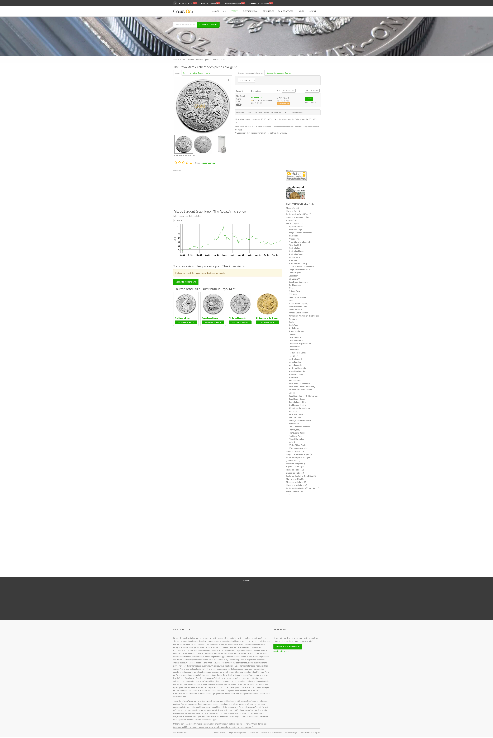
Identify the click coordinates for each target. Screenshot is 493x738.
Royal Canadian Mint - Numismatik (304, 396)
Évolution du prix (196, 73)
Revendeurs (268, 11)
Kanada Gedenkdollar (298, 313)
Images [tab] (177, 73)
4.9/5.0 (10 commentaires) (263, 100)
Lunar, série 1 (294, 346)
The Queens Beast (182, 318)
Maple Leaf (293, 356)
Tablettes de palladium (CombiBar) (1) (302, 488)
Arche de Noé (294, 239)
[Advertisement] (271, 37)
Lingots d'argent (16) (295, 451)
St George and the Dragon (267, 318)
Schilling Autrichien (297, 405)
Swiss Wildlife (295, 417)
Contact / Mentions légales (310, 733)
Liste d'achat (313, 90)
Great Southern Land (298, 306)
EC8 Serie (293, 294)
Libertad (292, 334)
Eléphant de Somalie (297, 297)
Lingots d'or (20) (293, 211)
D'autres (250, 11)
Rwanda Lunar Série (297, 402)
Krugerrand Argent (297, 331)
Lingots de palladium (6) (296, 485)
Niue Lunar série (296, 374)
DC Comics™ (294, 279)
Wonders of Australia (298, 448)
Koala (291, 322)
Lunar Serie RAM (296, 340)
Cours (301, 11)
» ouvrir (308, 99)
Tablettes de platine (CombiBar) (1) (301, 476)
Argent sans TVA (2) (295, 466)
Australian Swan (296, 254)
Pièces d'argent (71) (294, 223)
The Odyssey (294, 430)
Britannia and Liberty (298, 263)
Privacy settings (291, 733)
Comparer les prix (208, 25)
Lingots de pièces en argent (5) (299, 454)
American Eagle (295, 229)
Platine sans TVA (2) (295, 479)
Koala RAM (293, 325)
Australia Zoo (295, 248)
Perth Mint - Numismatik (299, 383)
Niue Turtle (293, 377)
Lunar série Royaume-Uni (300, 343)
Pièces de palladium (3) (296, 482)
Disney (292, 288)
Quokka (292, 393)
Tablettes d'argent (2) (295, 463)
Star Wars (293, 411)
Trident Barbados (296, 439)
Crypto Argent (295, 272)
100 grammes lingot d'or (237, 733)
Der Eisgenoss (295, 285)
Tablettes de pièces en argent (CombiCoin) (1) (298, 459)
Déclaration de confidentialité (271, 733)
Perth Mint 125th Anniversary (302, 386)
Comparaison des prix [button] (186, 322)
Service (313, 11)
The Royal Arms (295, 436)
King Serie (293, 319)
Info (185, 73)
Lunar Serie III (295, 337)
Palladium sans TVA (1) (296, 491)
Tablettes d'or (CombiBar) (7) (298, 214)
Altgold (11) (291, 220)
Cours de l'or (253, 733)
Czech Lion (293, 276)
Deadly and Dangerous (299, 282)
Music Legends (295, 365)
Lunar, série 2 (294, 349)
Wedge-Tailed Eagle (297, 445)
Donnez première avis (186, 282)
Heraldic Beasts (295, 309)
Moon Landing (295, 362)
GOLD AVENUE (258, 97)
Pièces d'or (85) (292, 208)
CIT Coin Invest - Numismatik (301, 266)
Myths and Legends (237, 318)
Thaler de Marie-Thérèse (299, 426)
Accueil (215, 11)
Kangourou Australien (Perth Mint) (304, 316)
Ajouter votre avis (208, 163)
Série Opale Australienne (299, 408)
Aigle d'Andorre (295, 226)
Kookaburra (294, 328)
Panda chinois (295, 380)
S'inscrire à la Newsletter (288, 646)
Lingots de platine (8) (295, 473)
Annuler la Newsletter (281, 651)
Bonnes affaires (286, 11)
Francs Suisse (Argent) (298, 303)
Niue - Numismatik (297, 371)
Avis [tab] (208, 73)
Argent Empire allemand (299, 242)
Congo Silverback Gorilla (299, 269)
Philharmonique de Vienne (300, 390)
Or (224, 11)
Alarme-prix (289, 90)
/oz (187, 3)
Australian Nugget (297, 251)
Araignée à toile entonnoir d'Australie (300, 234)
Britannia (293, 260)
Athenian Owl (295, 245)
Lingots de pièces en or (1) (297, 217)
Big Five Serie (294, 257)
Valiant (292, 442)
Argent (234, 11)
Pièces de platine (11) (295, 470)
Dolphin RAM (294, 291)
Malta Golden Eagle (297, 353)
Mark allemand (295, 359)
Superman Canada (297, 414)
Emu (291, 300)
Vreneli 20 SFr (219, 733)
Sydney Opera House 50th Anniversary (300, 422)
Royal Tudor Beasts (210, 318)
